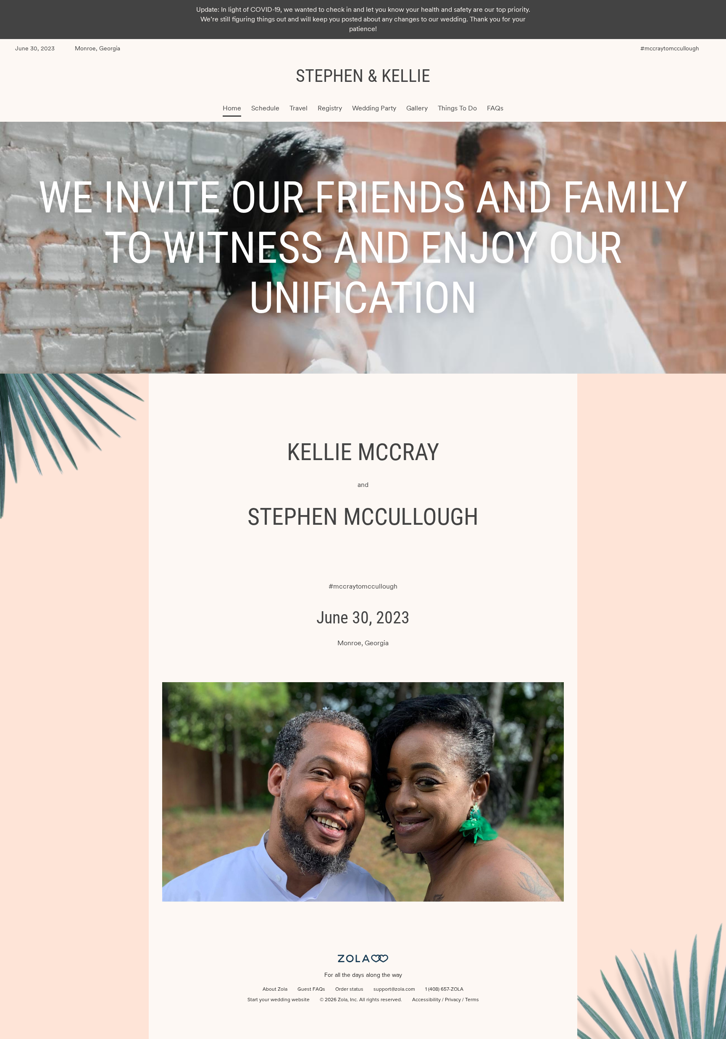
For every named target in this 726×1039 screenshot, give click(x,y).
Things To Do (457, 108)
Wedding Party (374, 108)
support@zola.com (394, 989)
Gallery (417, 108)
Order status (349, 989)
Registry (330, 108)
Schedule (265, 108)
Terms (472, 999)
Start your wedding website (278, 999)
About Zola (275, 989)
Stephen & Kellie (363, 75)
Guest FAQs (311, 989)
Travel (298, 108)
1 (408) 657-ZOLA (444, 989)
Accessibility (426, 999)
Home (232, 108)
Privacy (453, 999)
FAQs (495, 108)
